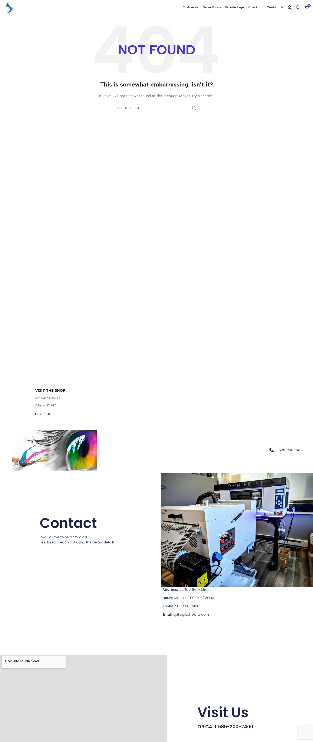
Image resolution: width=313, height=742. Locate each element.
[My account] (289, 7)
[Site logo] (9, 7)
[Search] (298, 7)
